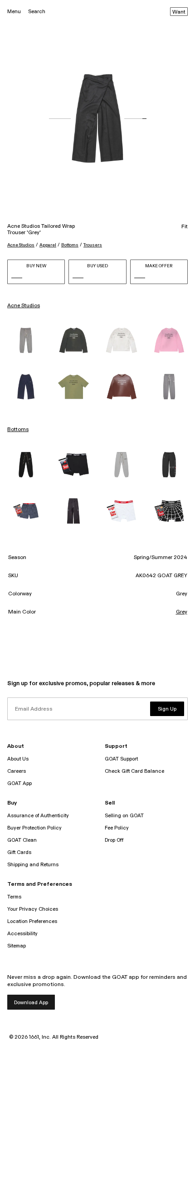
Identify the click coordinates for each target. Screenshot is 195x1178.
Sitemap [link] (16, 945)
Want (178, 12)
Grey (181, 612)
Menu (14, 11)
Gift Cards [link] (19, 852)
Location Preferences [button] (32, 921)
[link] (25, 340)
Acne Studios (20, 245)
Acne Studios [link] (23, 306)
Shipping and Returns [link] (32, 864)
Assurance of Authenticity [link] (38, 815)
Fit (184, 227)
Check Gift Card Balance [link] (134, 771)
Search (36, 11)
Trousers (92, 245)
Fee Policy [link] (117, 827)
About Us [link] (18, 758)
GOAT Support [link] (121, 758)
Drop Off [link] (114, 840)
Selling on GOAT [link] (124, 815)
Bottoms (69, 245)
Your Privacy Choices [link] (32, 909)
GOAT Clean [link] (22, 840)
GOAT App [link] (19, 783)
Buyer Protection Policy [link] (34, 827)
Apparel (47, 245)
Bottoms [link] (18, 429)
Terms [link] (14, 896)
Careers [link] (16, 771)
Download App (31, 1002)
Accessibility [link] (22, 933)
